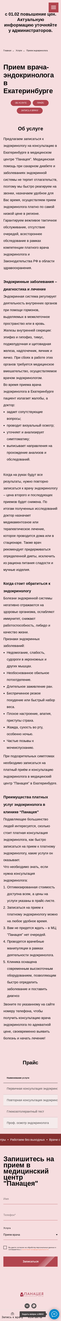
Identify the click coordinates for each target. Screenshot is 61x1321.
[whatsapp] (33, 1307)
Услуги (19, 50)
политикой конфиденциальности (35, 1249)
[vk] (27, 1307)
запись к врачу (29, 110)
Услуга (7, 1228)
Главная (7, 50)
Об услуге (21, 103)
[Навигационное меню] (53, 7)
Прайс (40, 103)
